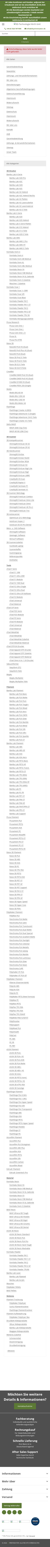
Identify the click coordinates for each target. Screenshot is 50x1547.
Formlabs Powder (14, 1252)
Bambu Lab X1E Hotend (19, 227)
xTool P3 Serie (15, 618)
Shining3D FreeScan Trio (19, 510)
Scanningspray (15, 553)
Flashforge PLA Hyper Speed (20, 1102)
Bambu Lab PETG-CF (17, 771)
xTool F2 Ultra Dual (17, 590)
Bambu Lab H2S (15, 188)
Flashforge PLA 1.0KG (18, 1098)
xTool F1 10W (14, 572)
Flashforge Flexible (17, 1127)
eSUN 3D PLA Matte (17, 1063)
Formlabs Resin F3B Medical (20, 1199)
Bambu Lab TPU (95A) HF (19, 782)
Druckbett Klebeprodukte (17, 1321)
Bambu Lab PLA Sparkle (19, 736)
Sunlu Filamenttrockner (19, 1306)
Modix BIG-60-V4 (16, 392)
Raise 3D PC (14, 866)
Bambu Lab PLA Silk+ (17, 733)
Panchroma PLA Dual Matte (20, 930)
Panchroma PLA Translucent (20, 926)
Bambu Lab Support (17, 813)
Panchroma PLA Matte (18, 919)
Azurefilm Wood (15, 1165)
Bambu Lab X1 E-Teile (18, 231)
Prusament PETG (16, 824)
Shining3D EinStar (16, 454)
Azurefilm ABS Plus (17, 1148)
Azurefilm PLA (15, 1141)
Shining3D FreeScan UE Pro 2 (21, 507)
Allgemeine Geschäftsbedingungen (21, 89)
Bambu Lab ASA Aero (18, 757)
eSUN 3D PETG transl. (18, 1077)
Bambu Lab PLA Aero (17, 711)
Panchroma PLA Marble (18, 954)
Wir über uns (12, 80)
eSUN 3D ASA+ (15, 1074)
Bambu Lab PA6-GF (17, 803)
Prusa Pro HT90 (15, 340)
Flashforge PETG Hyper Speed (21, 1123)
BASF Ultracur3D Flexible (19, 1217)
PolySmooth (14, 1032)
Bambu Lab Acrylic (17, 1280)
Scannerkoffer (15, 549)
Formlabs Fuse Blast (17, 297)
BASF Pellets (11, 1290)
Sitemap (10, 107)
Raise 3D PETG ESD (17, 877)
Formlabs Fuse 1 (13, 287)
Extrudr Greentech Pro (18, 1172)
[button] (42, 33)
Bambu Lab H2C (15, 181)
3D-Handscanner (13, 451)
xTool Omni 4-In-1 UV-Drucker (21, 660)
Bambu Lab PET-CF (17, 796)
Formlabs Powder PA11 (18, 301)
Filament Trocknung (15, 1299)
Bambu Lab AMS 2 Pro (18, 241)
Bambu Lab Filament (15, 690)
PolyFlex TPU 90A (16, 1007)
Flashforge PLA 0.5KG (18, 1095)
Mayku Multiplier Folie (18, 681)
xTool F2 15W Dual (16, 583)
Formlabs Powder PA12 (18, 308)
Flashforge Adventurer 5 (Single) (22, 414)
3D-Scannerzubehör (15, 542)
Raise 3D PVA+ (15, 908)
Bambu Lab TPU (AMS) (18, 785)
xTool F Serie (12, 569)
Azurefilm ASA (15, 1151)
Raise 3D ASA (14, 863)
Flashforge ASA (15, 1116)
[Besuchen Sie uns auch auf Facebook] (4, 1512)
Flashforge (11, 406)
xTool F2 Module (16, 597)
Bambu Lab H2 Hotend (18, 192)
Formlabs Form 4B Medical (20, 259)
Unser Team (11, 152)
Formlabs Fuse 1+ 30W (18, 290)
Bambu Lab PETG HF (17, 764)
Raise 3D (10, 343)
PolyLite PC (13, 993)
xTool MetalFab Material (19, 643)
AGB (8, 134)
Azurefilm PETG (15, 1155)
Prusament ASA (15, 828)
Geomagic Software (17, 535)
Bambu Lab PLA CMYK (18, 715)
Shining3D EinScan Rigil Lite (20, 468)
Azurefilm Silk (15, 1158)
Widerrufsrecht (13, 102)
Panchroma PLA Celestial (19, 944)
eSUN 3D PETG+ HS (17, 1081)
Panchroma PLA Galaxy (18, 951)
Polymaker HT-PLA (16, 972)
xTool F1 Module (16, 579)
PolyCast (12, 1035)
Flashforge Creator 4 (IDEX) (20, 410)
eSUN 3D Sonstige (16, 1088)
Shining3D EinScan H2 (18, 465)
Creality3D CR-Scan (17, 479)
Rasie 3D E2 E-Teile (17, 364)
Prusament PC (15, 831)
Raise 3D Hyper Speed (18, 901)
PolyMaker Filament (14, 912)
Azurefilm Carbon (16, 1162)
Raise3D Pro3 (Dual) (17, 354)
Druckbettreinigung (17, 1345)
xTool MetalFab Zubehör (19, 639)
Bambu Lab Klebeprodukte (20, 1328)
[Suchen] (32, 33)
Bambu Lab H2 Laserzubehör (21, 202)
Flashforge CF (14, 1130)
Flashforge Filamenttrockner (20, 1310)
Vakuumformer (13, 664)
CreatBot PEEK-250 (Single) (20, 385)
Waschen (10, 1283)
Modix (9, 389)
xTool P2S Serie (15, 611)
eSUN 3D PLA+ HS (16, 1056)
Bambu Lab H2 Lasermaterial (21, 206)
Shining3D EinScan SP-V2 (19, 447)
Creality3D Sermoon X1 (18, 489)
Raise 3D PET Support (18, 887)
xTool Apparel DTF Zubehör (20, 653)
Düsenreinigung (16, 1342)
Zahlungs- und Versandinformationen (22, 75)
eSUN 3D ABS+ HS (16, 1070)
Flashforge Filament (15, 1091)
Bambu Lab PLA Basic (18, 694)
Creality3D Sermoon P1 (18, 486)
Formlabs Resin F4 (16, 269)
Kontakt (10, 129)
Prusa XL (12, 336)
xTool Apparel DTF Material (20, 657)
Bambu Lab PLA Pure (17, 701)
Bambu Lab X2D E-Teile (18, 234)
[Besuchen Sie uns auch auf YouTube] (9, 1512)
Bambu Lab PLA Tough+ (19, 704)
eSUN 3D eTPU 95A (17, 1084)
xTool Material (15, 604)
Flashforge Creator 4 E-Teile (20, 421)
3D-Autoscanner (13, 514)
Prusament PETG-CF (17, 838)
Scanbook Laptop (16, 546)
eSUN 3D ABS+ (15, 1067)
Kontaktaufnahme (25, 1406)
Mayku (9, 674)
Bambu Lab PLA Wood (18, 708)
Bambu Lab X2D (15, 216)
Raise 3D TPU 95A (16, 870)
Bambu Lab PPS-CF (17, 810)
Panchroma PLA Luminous (20, 958)
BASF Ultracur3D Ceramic (19, 1224)
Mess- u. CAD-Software (16, 528)
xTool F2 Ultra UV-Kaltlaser (20, 593)
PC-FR (11, 1042)
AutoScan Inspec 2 (16, 521)
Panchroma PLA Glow (18, 961)
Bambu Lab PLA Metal (18, 725)
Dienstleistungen (13, 84)
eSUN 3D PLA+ (15, 1053)
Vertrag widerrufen (12, 1505)
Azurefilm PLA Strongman (19, 1144)
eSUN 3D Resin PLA (17, 1238)
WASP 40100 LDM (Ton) (18, 431)
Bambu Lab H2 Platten (18, 199)
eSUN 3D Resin (13, 1231)
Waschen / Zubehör (17, 283)
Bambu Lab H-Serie (14, 174)
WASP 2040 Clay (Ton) (18, 428)
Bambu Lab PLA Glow (18, 718)
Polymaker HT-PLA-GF (18, 975)
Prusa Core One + (16, 326)
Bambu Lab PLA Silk (17, 729)
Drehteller (13, 560)
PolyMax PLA (14, 915)
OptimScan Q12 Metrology (20, 518)
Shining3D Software (17, 532)
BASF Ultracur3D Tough (18, 1213)
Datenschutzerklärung (16, 93)
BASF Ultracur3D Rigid (18, 1220)
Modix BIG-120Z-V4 (17, 399)
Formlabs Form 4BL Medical (20, 266)
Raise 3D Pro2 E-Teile (18, 357)
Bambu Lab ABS (15, 747)
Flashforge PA (15, 1134)
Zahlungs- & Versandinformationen (21, 143)
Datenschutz (12, 111)
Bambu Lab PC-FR (16, 792)
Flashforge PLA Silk (17, 1105)
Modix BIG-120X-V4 (17, 396)
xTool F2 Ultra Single (17, 586)
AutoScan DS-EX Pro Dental (20, 525)
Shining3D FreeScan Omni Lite (21, 500)
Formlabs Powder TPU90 (19, 1269)
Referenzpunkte (15, 556)
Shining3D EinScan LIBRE (19, 475)
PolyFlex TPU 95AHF (17, 1014)
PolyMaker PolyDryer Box (19, 1317)
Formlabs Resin (13, 1181)
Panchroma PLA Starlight (19, 940)
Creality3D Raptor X (17, 482)
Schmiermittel (15, 1338)
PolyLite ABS (14, 986)
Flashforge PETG (16, 1120)
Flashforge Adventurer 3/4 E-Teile (23, 417)
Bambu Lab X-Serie (14, 213)
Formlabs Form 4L (16, 262)
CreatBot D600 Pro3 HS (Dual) (21, 378)
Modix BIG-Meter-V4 (17, 403)
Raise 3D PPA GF (16, 898)
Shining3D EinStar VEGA (19, 461)
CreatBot (10, 371)
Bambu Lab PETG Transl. (19, 768)
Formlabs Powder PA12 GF (20, 311)
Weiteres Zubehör (14, 1335)
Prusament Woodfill (17, 835)
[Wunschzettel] (37, 33)
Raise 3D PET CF (15, 880)
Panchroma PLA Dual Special (21, 933)
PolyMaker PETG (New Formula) (22, 996)
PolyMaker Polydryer (17, 1303)
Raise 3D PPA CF (15, 894)
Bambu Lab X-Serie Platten (20, 224)
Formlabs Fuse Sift (16, 294)
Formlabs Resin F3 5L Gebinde (21, 1202)
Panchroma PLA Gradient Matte (22, 937)
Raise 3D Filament (14, 852)
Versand (32, 1536)
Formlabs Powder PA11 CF (19, 304)
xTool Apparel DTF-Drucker (20, 650)
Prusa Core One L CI (17, 333)
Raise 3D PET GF (15, 884)
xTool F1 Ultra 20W (17, 576)
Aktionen (11, 1351)
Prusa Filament (13, 817)
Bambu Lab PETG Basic (18, 761)
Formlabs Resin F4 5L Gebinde (21, 276)
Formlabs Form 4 (13, 252)
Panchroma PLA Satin (18, 923)
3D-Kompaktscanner (15, 440)
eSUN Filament (13, 1049)
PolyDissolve (14, 1021)
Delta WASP (11, 424)
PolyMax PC (14, 1000)
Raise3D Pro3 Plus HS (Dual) (20, 350)
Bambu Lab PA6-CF (17, 799)
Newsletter (11, 71)
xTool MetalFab (13, 632)
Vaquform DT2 (15, 667)
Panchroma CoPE (16, 968)
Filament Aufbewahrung (16, 1313)
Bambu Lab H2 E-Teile (18, 209)
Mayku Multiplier (16, 678)
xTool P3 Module (16, 621)
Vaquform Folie (15, 671)
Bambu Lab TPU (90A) (18, 778)
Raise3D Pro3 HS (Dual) (18, 347)
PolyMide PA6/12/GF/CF (18, 1018)
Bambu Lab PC (15, 789)
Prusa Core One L (16, 329)
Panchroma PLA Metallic (19, 947)
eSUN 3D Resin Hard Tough (20, 1245)
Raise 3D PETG (15, 873)
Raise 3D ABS (14, 859)
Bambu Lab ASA (15, 754)
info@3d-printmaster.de (36, 29)
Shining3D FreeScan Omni (20, 503)
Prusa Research (13, 322)
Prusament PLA (15, 820)
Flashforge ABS (15, 1113)
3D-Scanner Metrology (16, 493)
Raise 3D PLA (14, 856)
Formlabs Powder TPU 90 (19, 315)
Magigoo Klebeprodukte (19, 1331)
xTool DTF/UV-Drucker (15, 646)
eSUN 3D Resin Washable (19, 1248)
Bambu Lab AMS (13, 238)
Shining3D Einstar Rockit (19, 458)
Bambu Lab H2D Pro (17, 178)
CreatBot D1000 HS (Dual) (19, 382)
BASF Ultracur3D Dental (19, 1227)
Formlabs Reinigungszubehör (21, 319)
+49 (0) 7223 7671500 (13, 29)
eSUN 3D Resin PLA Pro (18, 1241)
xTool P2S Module (16, 614)
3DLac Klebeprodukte (18, 1324)
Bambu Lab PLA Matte (18, 697)
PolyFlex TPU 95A (16, 1010)
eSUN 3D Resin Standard (19, 1234)
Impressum (11, 98)
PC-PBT (12, 1046)
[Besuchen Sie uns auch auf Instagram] (14, 1512)
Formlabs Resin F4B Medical (20, 273)
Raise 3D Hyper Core (17, 905)
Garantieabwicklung (15, 67)
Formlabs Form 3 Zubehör (19, 280)
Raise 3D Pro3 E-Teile (18, 361)
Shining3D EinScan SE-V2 (19, 444)
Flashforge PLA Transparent (20, 1109)
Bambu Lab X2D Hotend (19, 220)
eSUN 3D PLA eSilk (16, 1060)
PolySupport (14, 1025)
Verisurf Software (16, 539)
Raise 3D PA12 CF (16, 891)
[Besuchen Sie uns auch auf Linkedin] (20, 1512)
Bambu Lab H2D (16, 185)
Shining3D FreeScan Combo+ (21, 496)
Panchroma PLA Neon (18, 965)
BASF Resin (11, 1209)
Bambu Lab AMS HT (17, 245)
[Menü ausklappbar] (3, 23)
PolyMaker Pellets (14, 1287)
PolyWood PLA (15, 1028)
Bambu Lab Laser (14, 1273)
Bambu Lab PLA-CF (17, 740)
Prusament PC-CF (16, 845)
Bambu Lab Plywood (17, 1276)
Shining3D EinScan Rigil (19, 472)
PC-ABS (12, 1039)
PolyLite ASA (14, 989)
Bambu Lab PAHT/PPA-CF (19, 806)
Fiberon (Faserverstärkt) (19, 982)
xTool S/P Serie (12, 607)
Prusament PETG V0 (17, 849)
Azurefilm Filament (14, 1137)
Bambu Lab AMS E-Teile (19, 248)
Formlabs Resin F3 (16, 1195)
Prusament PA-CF (16, 842)
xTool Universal (15, 600)
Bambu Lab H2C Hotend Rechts (22, 195)
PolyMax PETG (15, 1003)
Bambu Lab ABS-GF (17, 750)
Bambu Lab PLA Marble (18, 722)
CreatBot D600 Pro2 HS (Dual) (21, 375)
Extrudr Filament (13, 1169)
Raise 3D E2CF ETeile (17, 368)
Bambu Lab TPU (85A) (18, 775)
